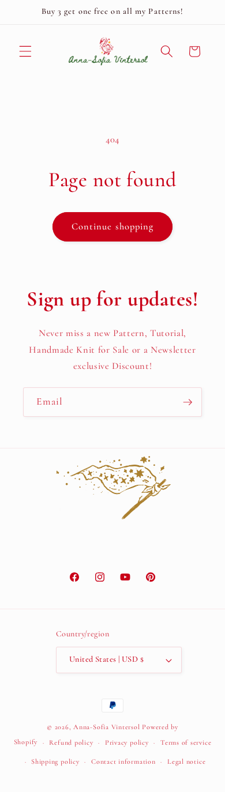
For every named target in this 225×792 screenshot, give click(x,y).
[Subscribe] (187, 402)
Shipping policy (55, 761)
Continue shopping (113, 226)
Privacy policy (127, 742)
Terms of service (185, 742)
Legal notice (186, 761)
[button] (25, 51)
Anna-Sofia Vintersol (106, 727)
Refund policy (71, 742)
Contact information (123, 761)
